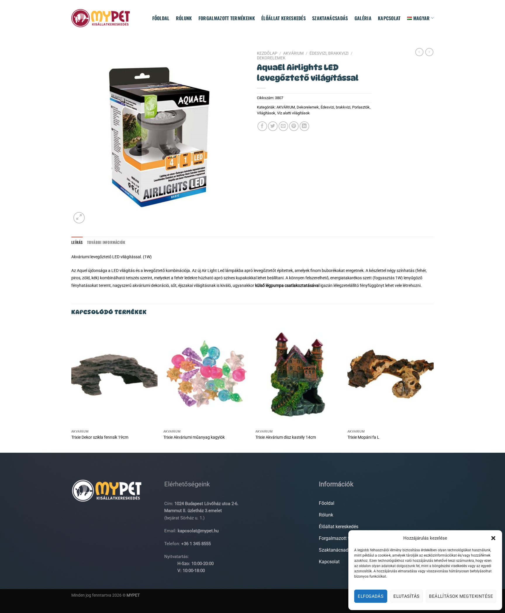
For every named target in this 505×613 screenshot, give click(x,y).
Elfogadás (370, 596)
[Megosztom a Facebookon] (262, 126)
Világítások (266, 113)
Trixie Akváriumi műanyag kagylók (194, 437)
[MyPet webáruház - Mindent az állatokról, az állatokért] (100, 18)
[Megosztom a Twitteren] (273, 126)
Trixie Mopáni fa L (363, 437)
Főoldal (161, 18)
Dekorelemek (271, 58)
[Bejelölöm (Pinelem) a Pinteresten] (294, 126)
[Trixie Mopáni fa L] (390, 374)
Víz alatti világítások (293, 113)
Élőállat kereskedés (283, 18)
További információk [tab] (106, 242)
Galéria (362, 18)
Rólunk (184, 18)
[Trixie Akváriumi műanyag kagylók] (206, 374)
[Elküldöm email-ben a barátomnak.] (283, 126)
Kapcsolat (389, 18)
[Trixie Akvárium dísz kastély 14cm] (298, 374)
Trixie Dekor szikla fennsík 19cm (99, 437)
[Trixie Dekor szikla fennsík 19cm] (114, 374)
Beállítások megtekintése (461, 596)
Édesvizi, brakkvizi (329, 53)
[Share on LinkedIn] (304, 126)
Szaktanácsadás (330, 18)
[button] (493, 538)
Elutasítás (406, 596)
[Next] (433, 387)
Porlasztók (361, 107)
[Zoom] (79, 217)
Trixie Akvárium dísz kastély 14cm (285, 437)
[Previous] (71, 387)
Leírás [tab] (77, 242)
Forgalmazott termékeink (226, 18)
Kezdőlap (267, 53)
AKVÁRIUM (293, 53)
